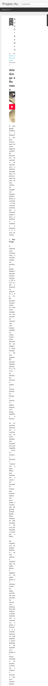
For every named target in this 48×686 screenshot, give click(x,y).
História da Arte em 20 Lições (12, 58)
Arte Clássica (14, 34)
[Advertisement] (28, 54)
